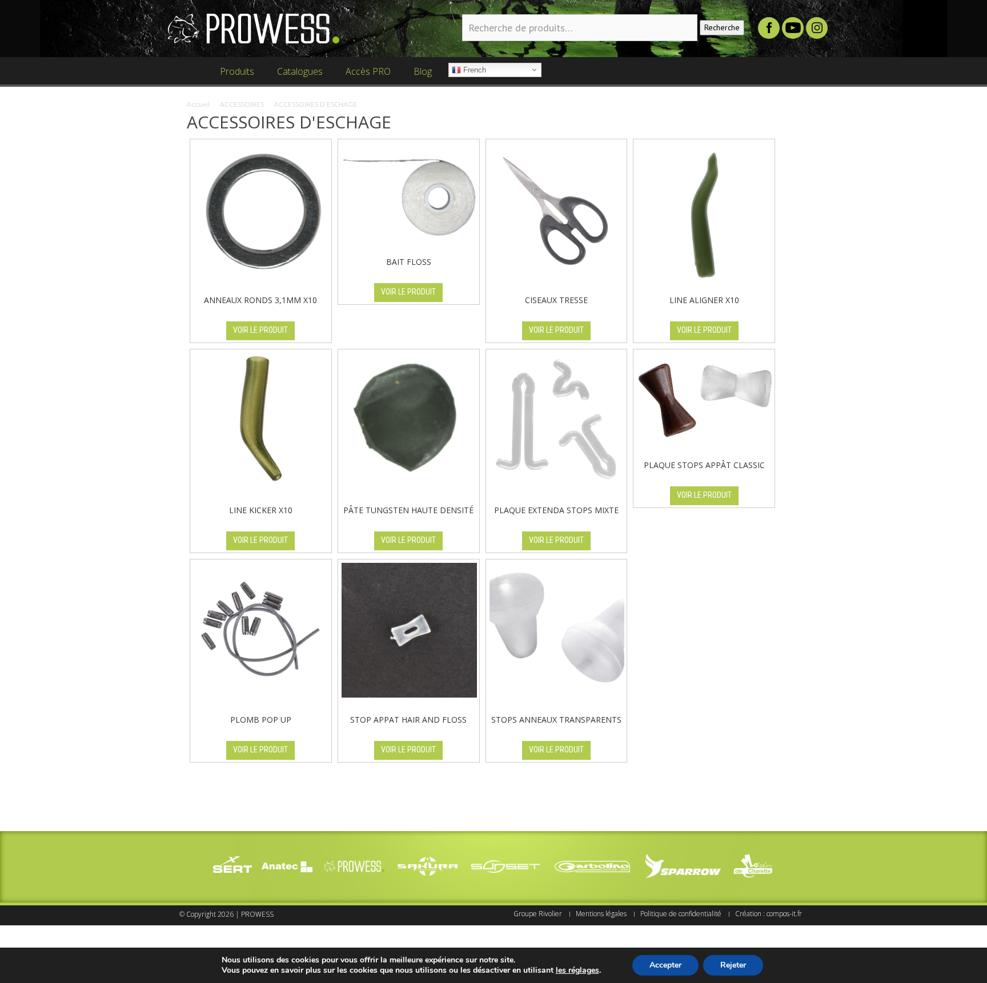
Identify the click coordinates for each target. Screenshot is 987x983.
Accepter (665, 965)
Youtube (793, 28)
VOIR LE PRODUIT (260, 330)
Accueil (198, 104)
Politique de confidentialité (680, 913)
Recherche (722, 27)
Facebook (769, 28)
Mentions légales (601, 913)
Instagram (817, 28)
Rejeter (733, 965)
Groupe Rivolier (537, 913)
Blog (419, 76)
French (473, 70)
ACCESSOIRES (242, 104)
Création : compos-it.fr (768, 913)
